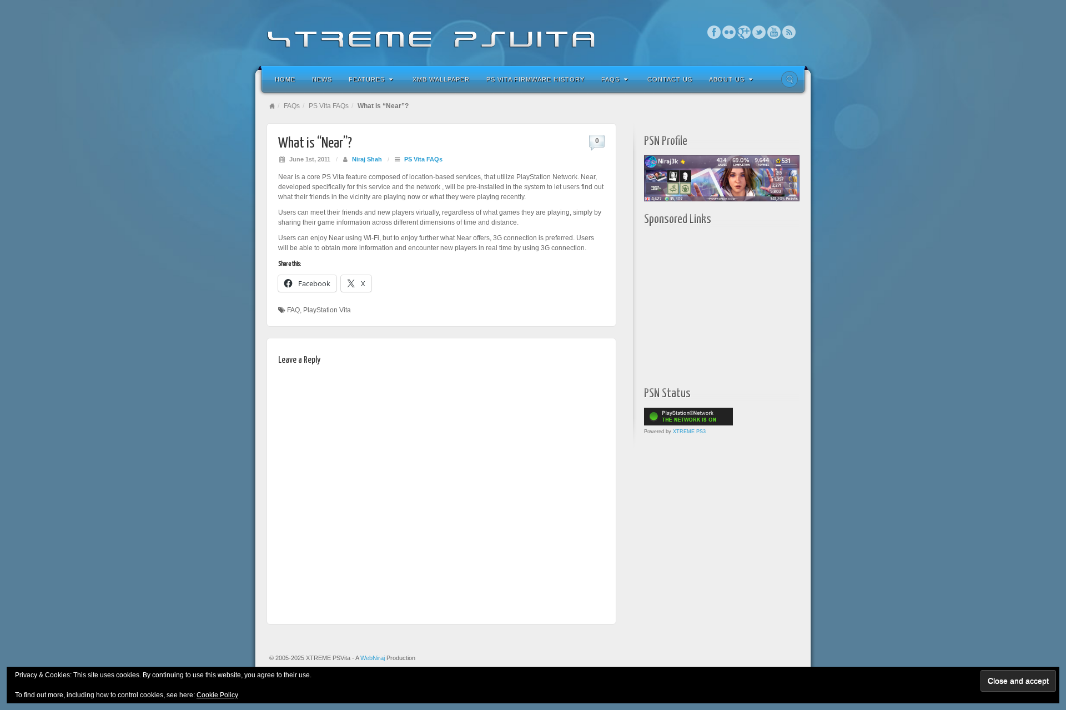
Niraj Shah (367, 159)
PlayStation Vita (327, 310)
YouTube (774, 32)
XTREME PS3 (689, 431)
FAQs (610, 79)
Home (285, 79)
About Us (727, 79)
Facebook (714, 32)
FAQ (293, 310)
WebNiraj (372, 658)
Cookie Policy (217, 695)
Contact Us (669, 79)
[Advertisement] (713, 303)
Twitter (759, 32)
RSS (789, 32)
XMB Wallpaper (441, 79)
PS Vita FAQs (329, 106)
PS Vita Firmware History (535, 79)
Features (367, 79)
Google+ (744, 32)
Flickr (729, 32)
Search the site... (789, 79)
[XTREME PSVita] (533, 32)
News (322, 79)
